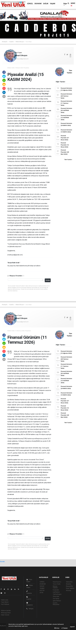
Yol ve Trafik (56, 584)
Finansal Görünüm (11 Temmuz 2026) (66, 103)
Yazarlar (11, 41)
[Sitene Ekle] (5, 593)
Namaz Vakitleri (55, 587)
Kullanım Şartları (6, 610)
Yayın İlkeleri (5, 602)
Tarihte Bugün (57, 594)
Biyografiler (69, 586)
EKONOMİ (38, 4)
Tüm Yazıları (68, 159)
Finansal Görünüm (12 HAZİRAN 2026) (66, 117)
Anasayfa (4, 41)
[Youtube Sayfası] (12, 589)
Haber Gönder (5, 615)
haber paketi (4, 628)
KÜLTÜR (42, 590)
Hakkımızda (4, 600)
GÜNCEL (30, 4)
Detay (57, 628)
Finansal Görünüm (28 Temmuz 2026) (66, 96)
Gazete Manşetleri (56, 603)
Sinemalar (56, 596)
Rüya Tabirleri (70, 588)
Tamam (65, 628)
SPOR (41, 592)
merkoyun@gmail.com (21, 59)
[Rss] (19, 589)
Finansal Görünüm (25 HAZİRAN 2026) (66, 110)
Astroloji (68, 590)
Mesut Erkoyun (20, 41)
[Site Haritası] (2, 593)
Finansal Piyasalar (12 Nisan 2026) (65, 145)
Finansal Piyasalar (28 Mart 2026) (65, 152)
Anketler (68, 584)
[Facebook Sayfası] (2, 589)
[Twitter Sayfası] (5, 589)
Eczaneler (56, 590)
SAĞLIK (45, 4)
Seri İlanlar (56, 598)
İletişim (30, 608)
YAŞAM (52, 4)
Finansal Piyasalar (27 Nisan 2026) (65, 138)
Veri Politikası (5, 604)
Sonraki (2, 561)
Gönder (48, 280)
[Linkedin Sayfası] (15, 589)
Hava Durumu (57, 582)
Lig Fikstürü (56, 592)
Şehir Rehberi (57, 600)
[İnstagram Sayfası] (8, 589)
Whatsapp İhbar (6, 612)
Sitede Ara (69, 582)
